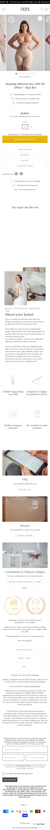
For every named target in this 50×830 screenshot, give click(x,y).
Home (24, 588)
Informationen (24, 650)
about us (29, 640)
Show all (25, 489)
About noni (24, 658)
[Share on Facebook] (21, 174)
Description (25, 149)
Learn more (25, 536)
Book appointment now (25, 582)
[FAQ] (25, 463)
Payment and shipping (37, 682)
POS (14, 828)
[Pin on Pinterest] (16, 174)
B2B (24, 666)
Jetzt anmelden (10, 780)
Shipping (21, 116)
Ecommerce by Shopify (29, 828)
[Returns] (25, 509)
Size (25, 122)
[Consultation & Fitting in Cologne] (25, 555)
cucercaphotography (33, 686)
